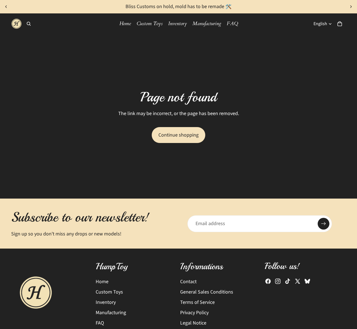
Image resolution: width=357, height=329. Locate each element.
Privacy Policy (194, 312)
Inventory (106, 302)
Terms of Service (197, 302)
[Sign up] (323, 224)
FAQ (100, 323)
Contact (188, 281)
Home (102, 281)
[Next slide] (351, 7)
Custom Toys (109, 292)
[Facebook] (268, 281)
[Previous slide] (6, 7)
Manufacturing (111, 312)
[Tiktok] (287, 281)
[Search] (29, 24)
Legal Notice (193, 323)
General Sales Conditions (206, 292)
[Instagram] (277, 281)
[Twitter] (297, 281)
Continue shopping (178, 135)
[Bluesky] (307, 281)
